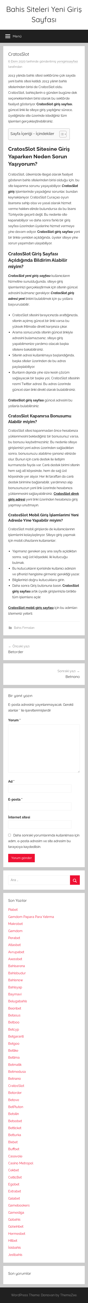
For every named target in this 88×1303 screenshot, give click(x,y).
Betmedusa (17, 1072)
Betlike (13, 1051)
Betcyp (13, 1029)
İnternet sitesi (19, 817)
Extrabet (14, 1191)
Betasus (14, 1015)
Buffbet (13, 1149)
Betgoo (13, 1044)
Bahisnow (15, 980)
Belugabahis (17, 1001)
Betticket (14, 1128)
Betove (13, 1100)
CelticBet (15, 1177)
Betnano (14, 1079)
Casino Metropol (20, 1163)
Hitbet (12, 1241)
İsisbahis (14, 1248)
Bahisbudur (17, 973)
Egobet (13, 1184)
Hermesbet (16, 1234)
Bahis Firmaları (24, 628)
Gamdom (15, 931)
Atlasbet (14, 945)
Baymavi (14, 994)
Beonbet (14, 1008)
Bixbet (13, 1142)
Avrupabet (16, 952)
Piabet (13, 910)
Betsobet (15, 1121)
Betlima (14, 1057)
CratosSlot (16, 1086)
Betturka (14, 1135)
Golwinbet (15, 1226)
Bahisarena (16, 966)
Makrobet (15, 924)
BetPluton (15, 1107)
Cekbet (13, 1170)
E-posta (15, 799)
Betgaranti (16, 1036)
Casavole (15, 1156)
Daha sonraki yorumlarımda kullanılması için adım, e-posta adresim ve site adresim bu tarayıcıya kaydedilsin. (43, 841)
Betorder (15, 1093)
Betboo (13, 1022)
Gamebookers (19, 1205)
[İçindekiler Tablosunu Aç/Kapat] (60, 134)
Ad (11, 781)
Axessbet (15, 959)
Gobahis (14, 1219)
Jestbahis (15, 1255)
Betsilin (13, 1114)
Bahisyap (15, 987)
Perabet (14, 938)
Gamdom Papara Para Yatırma (31, 917)
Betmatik (14, 1065)
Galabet (14, 1198)
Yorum (14, 720)
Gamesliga (16, 1213)
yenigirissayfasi (67, 61)
